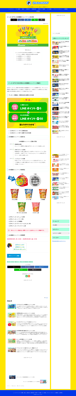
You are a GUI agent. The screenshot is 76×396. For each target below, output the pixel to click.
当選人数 (28, 392)
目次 (26, 50)
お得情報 (60, 392)
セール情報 (44, 392)
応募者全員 (32, 392)
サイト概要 (21, 392)
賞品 (25, 392)
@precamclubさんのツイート (59, 241)
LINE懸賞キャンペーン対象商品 (24, 58)
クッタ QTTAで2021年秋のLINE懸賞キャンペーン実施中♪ (28, 52)
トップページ (16, 392)
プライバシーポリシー (50, 392)
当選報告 (56, 392)
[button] (41, 20)
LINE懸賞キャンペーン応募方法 (24, 56)
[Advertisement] (27, 72)
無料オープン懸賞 (38, 392)
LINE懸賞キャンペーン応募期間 (24, 59)
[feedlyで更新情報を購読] (27, 276)
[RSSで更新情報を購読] (29, 276)
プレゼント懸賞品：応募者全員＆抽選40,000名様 (27, 54)
